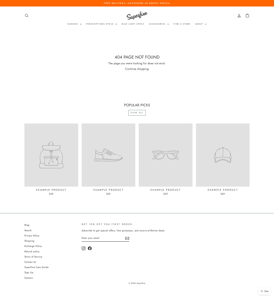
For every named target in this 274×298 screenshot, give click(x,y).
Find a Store (182, 24)
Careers (28, 278)
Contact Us (30, 262)
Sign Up (28, 272)
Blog (26, 225)
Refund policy (32, 251)
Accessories (157, 24)
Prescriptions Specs (100, 24)
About (199, 24)
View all (137, 112)
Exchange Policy (33, 246)
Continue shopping (137, 69)
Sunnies (73, 24)
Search (28, 230)
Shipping (29, 241)
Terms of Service (33, 256)
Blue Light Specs (133, 24)
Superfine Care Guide (36, 267)
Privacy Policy (31, 235)
